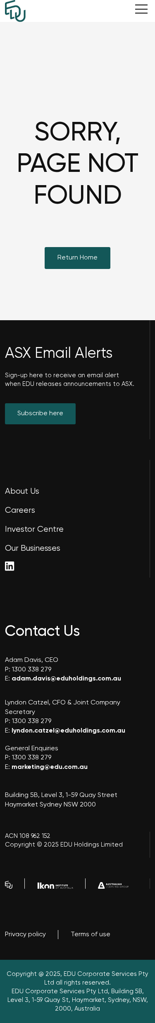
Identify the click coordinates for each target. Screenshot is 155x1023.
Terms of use (90, 934)
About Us (22, 491)
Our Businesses (32, 548)
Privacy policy (25, 934)
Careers (20, 510)
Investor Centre (34, 529)
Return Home (77, 258)
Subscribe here (40, 413)
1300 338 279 (31, 669)
